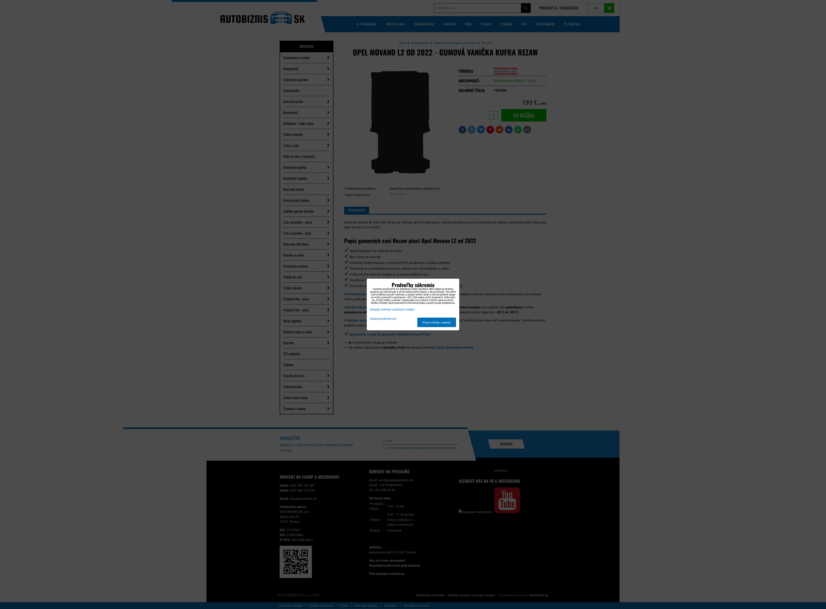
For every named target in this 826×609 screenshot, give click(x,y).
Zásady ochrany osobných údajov (392, 309)
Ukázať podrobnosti (383, 319)
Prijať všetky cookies (436, 322)
